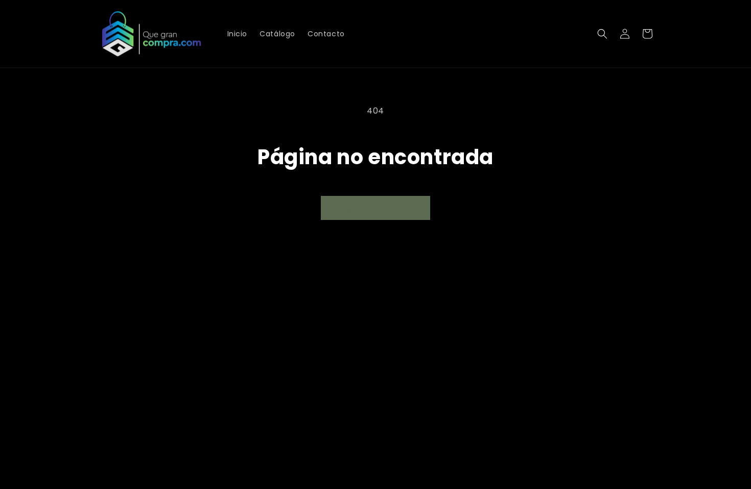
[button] (602, 34)
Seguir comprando (375, 208)
